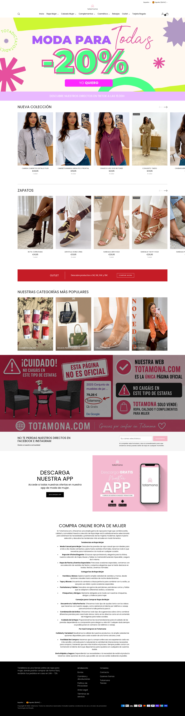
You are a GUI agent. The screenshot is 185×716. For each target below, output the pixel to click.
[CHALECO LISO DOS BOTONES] (111, 139)
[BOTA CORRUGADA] (35, 222)
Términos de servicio (83, 695)
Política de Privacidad (82, 684)
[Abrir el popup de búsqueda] (19, 14)
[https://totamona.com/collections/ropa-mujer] (92, 55)
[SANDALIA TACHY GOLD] (149, 222)
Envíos (80, 672)
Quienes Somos (107, 676)
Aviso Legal (83, 690)
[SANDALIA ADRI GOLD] (111, 222)
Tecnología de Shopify (26, 708)
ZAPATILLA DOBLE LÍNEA (73, 252)
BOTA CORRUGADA (35, 252)
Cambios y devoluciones (84, 677)
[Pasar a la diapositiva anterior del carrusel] (161, 107)
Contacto (104, 672)
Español (146, 2)
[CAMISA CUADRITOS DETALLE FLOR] (35, 139)
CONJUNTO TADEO (149, 168)
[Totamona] (92, 7)
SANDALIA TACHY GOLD (150, 252)
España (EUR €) (160, 2)
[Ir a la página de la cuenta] (162, 14)
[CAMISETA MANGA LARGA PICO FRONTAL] (73, 139)
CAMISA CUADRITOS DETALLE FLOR (35, 168)
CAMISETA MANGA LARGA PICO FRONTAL (73, 168)
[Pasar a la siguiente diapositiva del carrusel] (165, 107)
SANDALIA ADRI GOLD (111, 252)
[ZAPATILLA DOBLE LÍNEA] (73, 222)
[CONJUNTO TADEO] (149, 139)
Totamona (34, 706)
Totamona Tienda (105, 681)
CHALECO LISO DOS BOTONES (111, 168)
